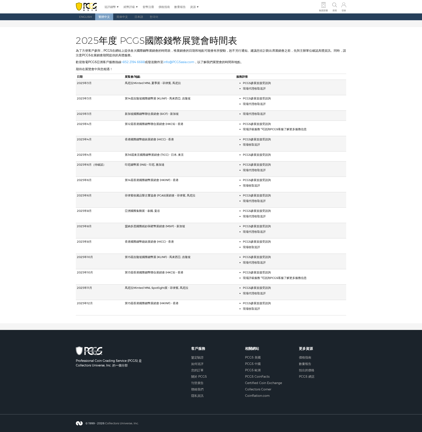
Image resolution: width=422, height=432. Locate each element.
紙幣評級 (129, 7)
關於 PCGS (199, 377)
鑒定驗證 (197, 357)
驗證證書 (323, 10)
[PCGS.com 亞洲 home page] (88, 6)
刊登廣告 (197, 383)
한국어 (154, 16)
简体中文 (122, 16)
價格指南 (164, 7)
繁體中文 (104, 16)
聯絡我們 (197, 389)
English (85, 16)
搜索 (335, 10)
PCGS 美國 (253, 357)
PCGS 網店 (307, 377)
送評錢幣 (110, 7)
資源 (193, 7)
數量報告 (180, 7)
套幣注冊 (148, 7)
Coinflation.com (257, 396)
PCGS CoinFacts (257, 377)
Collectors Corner (258, 389)
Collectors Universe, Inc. (122, 423)
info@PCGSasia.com (178, 62)
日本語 (139, 16)
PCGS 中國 (253, 364)
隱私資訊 (197, 396)
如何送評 (197, 364)
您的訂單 (197, 370)
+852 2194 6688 (133, 62)
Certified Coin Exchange (263, 383)
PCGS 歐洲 (253, 370)
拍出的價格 (306, 370)
